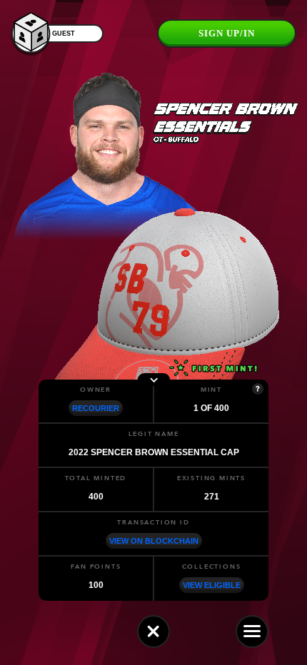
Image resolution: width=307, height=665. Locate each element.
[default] (153, 631)
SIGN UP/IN (226, 33)
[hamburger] (252, 631)
